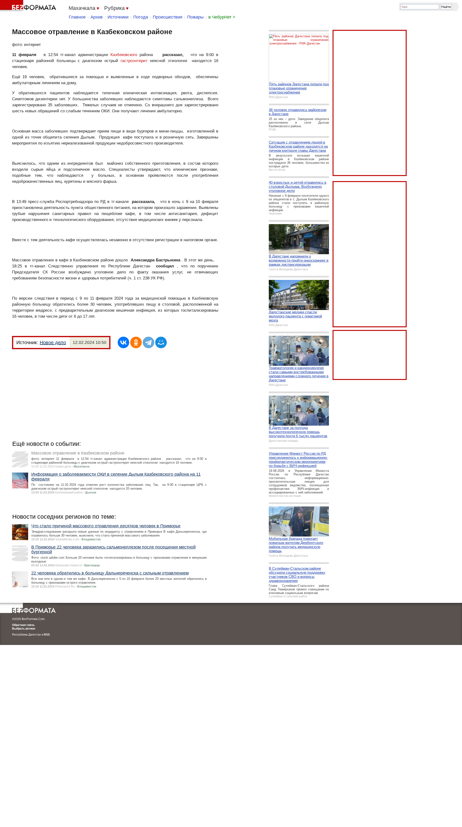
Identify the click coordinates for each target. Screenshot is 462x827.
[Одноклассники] (136, 342)
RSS (47, 634)
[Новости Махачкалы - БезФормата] (29, 6)
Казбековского (123, 54)
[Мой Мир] (161, 342)
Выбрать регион (23, 628)
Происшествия (167, 17)
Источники (118, 17)
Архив (96, 17)
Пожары (195, 17)
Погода (140, 17)
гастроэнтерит (134, 60)
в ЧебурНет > (221, 17)
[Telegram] (148, 342)
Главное (77, 17)
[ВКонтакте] (123, 342)
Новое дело (53, 342)
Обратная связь (23, 625)
